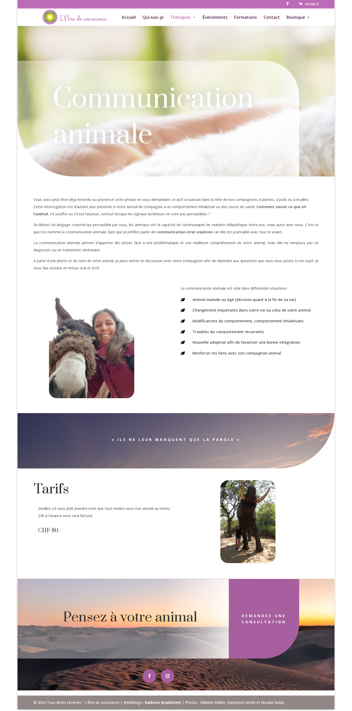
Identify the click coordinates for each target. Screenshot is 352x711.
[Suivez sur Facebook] (149, 676)
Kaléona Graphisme (163, 702)
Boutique (296, 17)
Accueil (129, 17)
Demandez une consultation (264, 618)
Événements (215, 17)
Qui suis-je (153, 17)
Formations (245, 17)
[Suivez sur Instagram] (167, 676)
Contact (272, 17)
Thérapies (180, 17)
